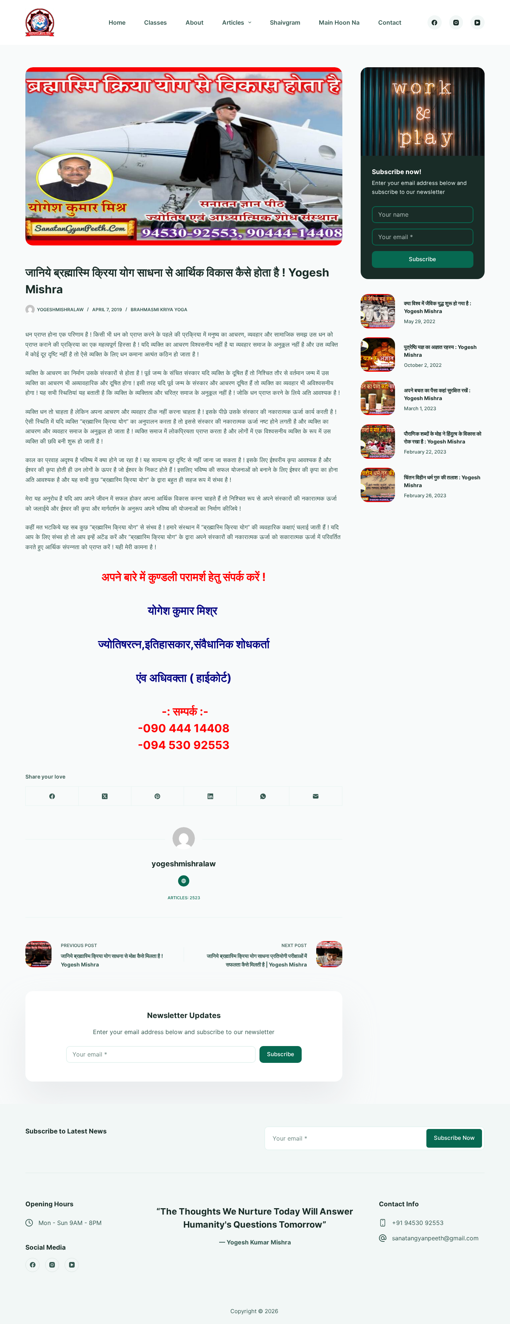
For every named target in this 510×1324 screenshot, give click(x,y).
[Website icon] (183, 881)
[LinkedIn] (210, 796)
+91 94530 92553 (418, 1222)
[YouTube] (477, 22)
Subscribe (280, 1054)
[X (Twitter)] (105, 796)
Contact (389, 22)
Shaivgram (285, 22)
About (194, 22)
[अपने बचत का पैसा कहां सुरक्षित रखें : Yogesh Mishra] (378, 398)
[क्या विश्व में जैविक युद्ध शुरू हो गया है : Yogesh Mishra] (378, 311)
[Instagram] (456, 22)
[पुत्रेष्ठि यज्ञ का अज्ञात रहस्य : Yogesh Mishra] (378, 354)
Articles (233, 22)
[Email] (315, 796)
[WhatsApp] (263, 796)
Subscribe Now (454, 1137)
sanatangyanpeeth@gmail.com (435, 1238)
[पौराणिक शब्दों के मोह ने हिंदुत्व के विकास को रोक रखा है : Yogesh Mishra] (378, 441)
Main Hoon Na (339, 22)
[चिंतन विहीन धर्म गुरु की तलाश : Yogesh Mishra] (378, 485)
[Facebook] (434, 22)
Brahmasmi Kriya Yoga (159, 309)
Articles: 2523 (184, 897)
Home (117, 22)
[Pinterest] (157, 796)
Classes (155, 22)
